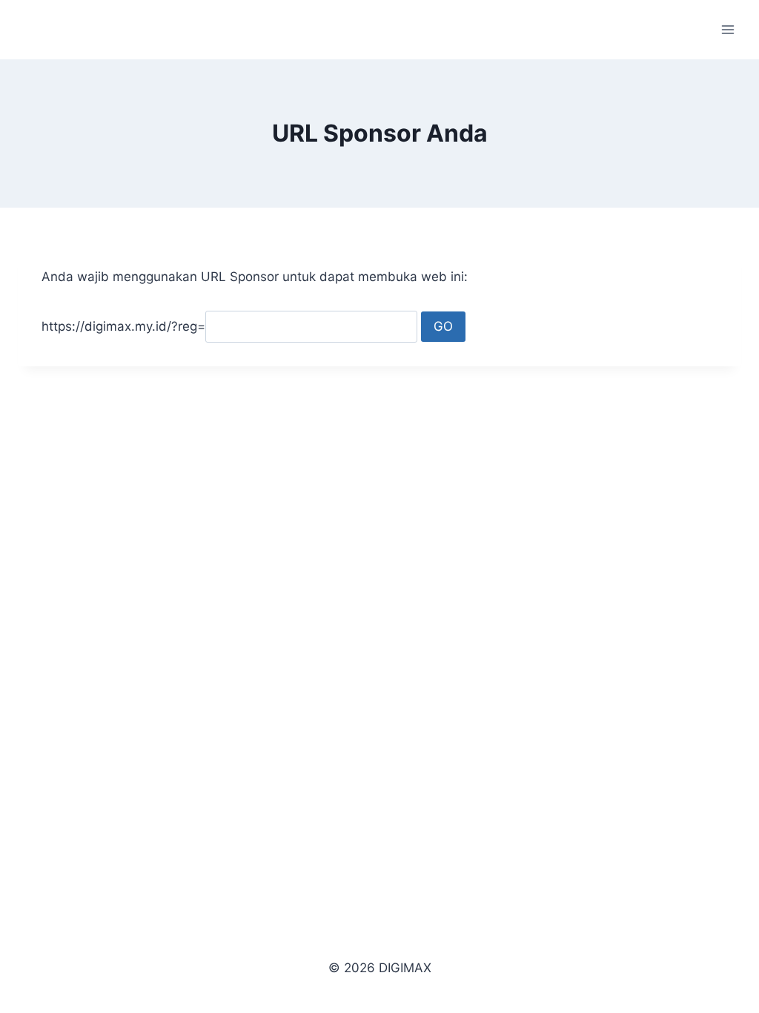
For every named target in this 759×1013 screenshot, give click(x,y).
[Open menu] (727, 29)
